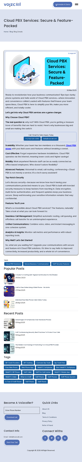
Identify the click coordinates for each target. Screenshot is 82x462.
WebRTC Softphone (44, 367)
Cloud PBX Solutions (13, 264)
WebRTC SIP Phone (12, 372)
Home (6, 32)
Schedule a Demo (63, 4)
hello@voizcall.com (50, 139)
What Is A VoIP (26, 377)
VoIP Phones (52, 377)
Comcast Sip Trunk (43, 363)
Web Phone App (27, 367)
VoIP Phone (39, 377)
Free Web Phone (11, 367)
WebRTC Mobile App (62, 372)
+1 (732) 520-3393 (32, 139)
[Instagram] (58, 438)
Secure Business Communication (37, 264)
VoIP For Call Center (43, 372)
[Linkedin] (65, 438)
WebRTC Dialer (11, 377)
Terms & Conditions (49, 417)
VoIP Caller (28, 372)
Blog (11, 32)
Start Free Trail (12, 442)
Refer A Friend (47, 425)
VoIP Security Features (61, 264)
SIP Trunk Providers (12, 363)
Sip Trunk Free (59, 363)
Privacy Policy (47, 421)
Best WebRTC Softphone (65, 367)
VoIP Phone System (68, 377)
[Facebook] (45, 438)
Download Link (12, 417)
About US (45, 409)
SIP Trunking (28, 363)
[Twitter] (51, 438)
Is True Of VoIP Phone (13, 381)
